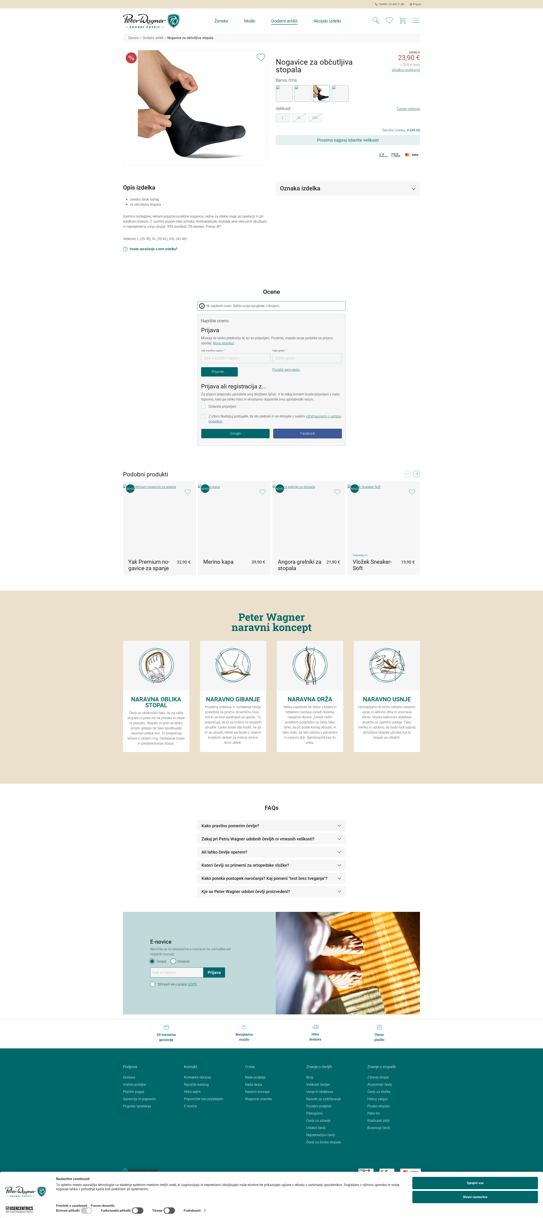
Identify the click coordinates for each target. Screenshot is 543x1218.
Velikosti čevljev (318, 1085)
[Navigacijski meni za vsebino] (416, 21)
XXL (317, 118)
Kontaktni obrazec (197, 1077)
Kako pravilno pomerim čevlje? (230, 825)
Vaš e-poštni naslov (213, 350)
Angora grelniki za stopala (299, 565)
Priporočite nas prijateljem (203, 1099)
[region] (195, 107)
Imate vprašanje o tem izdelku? (154, 249)
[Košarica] (403, 21)
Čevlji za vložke (378, 1092)
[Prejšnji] (407, 475)
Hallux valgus (377, 1099)
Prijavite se (220, 372)
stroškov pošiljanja (406, 70)
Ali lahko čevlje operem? (224, 852)
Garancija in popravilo (139, 1099)
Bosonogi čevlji (378, 1128)
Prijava (214, 972)
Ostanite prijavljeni (222, 407)
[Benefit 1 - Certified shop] (140, 1170)
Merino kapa (218, 562)
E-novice (190, 1106)
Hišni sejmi (192, 1092)
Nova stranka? (223, 343)
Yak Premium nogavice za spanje (149, 565)
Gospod (183, 961)
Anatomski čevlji (379, 1085)
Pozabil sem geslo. (286, 370)
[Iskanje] (376, 21)
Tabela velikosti (408, 109)
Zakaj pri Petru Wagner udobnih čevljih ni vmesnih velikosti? (258, 838)
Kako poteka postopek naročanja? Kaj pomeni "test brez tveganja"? (264, 878)
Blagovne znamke (258, 1099)
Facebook (307, 433)
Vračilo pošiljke (134, 1085)
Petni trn (373, 1113)
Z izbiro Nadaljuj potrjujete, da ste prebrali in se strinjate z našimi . (275, 418)
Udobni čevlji (316, 1128)
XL (301, 118)
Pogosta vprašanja (137, 1106)
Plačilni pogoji (133, 1092)
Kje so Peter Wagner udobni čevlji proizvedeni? (246, 891)
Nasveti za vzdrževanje (323, 1099)
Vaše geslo (279, 350)
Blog (309, 1077)
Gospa (161, 961)
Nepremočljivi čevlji (320, 1135)
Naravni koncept (257, 1092)
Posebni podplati (319, 1106)
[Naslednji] (416, 475)
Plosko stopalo (378, 1106)
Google (235, 433)
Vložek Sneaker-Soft (372, 565)
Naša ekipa (253, 1085)
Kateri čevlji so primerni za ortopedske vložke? (245, 865)
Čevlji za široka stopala (323, 1142)
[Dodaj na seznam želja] (261, 56)
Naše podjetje (255, 1077)
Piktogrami (314, 1113)
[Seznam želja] (389, 21)
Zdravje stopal (378, 1077)
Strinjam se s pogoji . (177, 984)
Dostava (129, 1077)
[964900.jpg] (195, 107)
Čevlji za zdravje (318, 1121)
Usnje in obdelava (319, 1092)
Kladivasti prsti (378, 1121)
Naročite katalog (196, 1085)
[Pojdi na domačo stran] (151, 21)
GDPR (192, 984)
